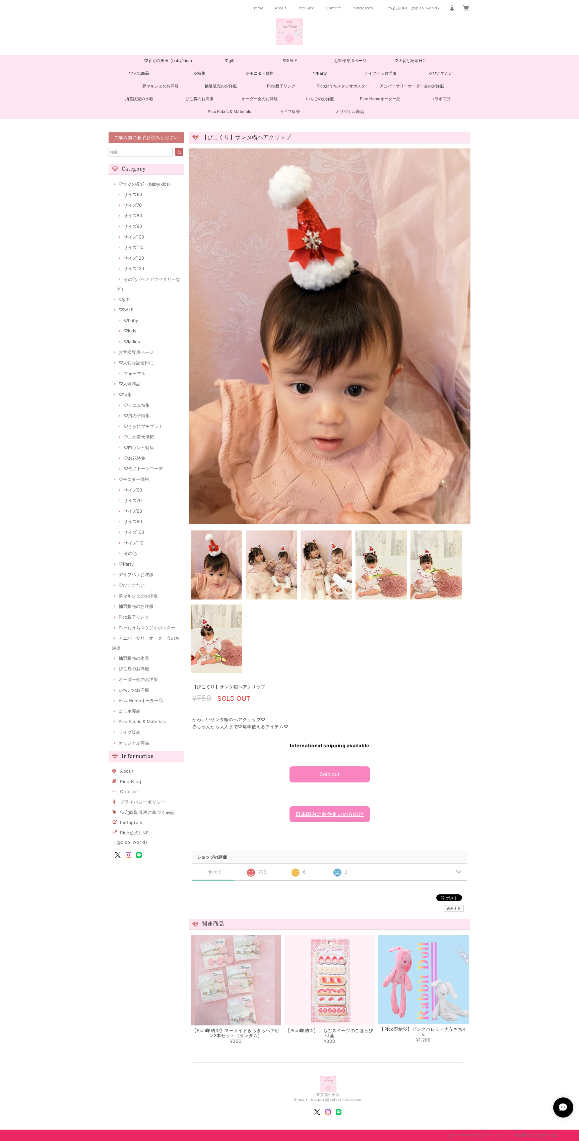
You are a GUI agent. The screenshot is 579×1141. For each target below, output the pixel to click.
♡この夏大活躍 (139, 437)
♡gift (229, 60)
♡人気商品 (139, 73)
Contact (333, 8)
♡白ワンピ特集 (139, 447)
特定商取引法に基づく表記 (147, 812)
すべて (215, 872)
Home (258, 8)
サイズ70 (133, 205)
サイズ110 (133, 247)
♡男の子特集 (137, 415)
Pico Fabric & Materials (229, 111)
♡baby (131, 320)
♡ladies (132, 341)
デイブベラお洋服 (380, 73)
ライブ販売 (290, 111)
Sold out (329, 774)
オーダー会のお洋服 (260, 98)
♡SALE (290, 60)
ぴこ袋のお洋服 (199, 98)
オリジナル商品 (350, 111)
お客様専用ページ (350, 60)
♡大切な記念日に (410, 60)
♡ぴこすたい (441, 73)
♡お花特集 (134, 458)
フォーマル (134, 373)
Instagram (362, 8)
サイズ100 (134, 237)
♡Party (320, 73)
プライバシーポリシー (143, 802)
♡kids (130, 330)
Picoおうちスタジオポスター (343, 85)
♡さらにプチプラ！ (143, 426)
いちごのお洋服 (320, 98)
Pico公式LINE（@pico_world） (412, 8)
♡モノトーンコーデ (143, 468)
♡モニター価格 (260, 73)
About (280, 8)
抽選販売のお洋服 (221, 85)
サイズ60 (133, 194)
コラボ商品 (441, 98)
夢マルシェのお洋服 (160, 85)
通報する (454, 908)
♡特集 (199, 73)
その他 (130, 553)
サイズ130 (134, 268)
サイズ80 (133, 215)
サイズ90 (133, 226)
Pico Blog (306, 8)
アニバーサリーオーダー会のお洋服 (412, 85)
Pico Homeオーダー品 (380, 98)
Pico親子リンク (281, 85)
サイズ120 (134, 258)
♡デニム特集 (137, 405)
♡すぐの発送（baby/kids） (169, 60)
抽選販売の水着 (139, 98)
